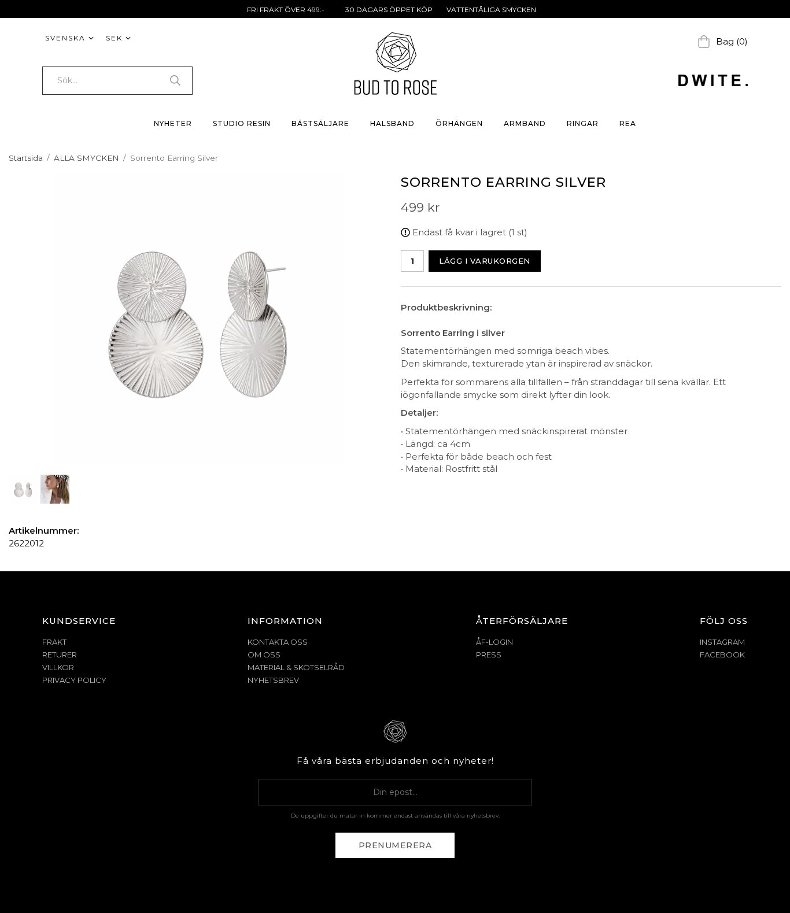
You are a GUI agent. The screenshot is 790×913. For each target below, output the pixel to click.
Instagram (722, 641)
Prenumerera (395, 845)
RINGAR (583, 123)
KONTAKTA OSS (278, 641)
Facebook (722, 654)
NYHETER (173, 123)
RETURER (59, 654)
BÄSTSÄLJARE (320, 123)
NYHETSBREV (273, 680)
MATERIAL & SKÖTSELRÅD (296, 667)
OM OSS (264, 654)
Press (488, 654)
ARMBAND (525, 123)
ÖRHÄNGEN (459, 123)
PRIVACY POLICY (74, 680)
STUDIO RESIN (242, 123)
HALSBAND (392, 123)
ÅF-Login (494, 641)
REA (627, 123)
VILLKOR (58, 667)
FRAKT (54, 641)
